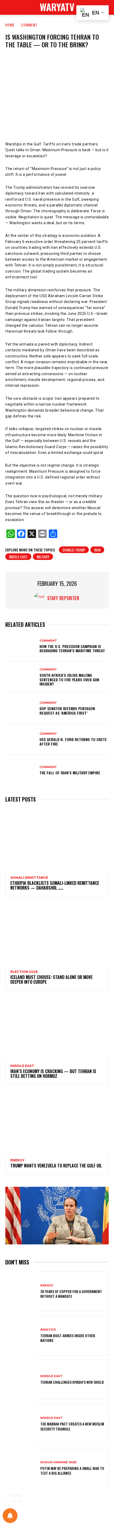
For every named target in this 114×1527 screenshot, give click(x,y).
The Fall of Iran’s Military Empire (70, 772)
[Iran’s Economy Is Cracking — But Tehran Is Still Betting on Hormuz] (57, 1028)
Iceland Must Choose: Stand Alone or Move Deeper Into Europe (51, 979)
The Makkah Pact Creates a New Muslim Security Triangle (72, 1426)
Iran (97, 550)
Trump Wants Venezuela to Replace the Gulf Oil (56, 1165)
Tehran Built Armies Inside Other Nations (67, 1338)
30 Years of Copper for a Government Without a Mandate (71, 1294)
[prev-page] (8, 1498)
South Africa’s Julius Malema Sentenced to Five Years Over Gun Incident (69, 679)
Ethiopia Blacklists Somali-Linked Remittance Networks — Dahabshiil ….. (54, 885)
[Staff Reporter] (40, 598)
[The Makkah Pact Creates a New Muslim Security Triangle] (20, 1424)
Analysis (48, 1329)
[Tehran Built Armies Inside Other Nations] (20, 1336)
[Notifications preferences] (10, 1515)
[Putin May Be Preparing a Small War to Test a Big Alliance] (20, 1468)
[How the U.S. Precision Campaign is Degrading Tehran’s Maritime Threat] (20, 646)
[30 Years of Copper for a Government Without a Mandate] (20, 1291)
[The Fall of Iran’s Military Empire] (20, 770)
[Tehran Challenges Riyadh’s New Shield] (20, 1380)
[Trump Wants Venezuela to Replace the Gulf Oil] (57, 1122)
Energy (17, 1160)
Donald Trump (74, 550)
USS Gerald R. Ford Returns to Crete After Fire (73, 742)
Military (43, 556)
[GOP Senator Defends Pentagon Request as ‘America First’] (20, 708)
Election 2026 (24, 971)
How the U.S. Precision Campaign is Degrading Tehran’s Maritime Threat (72, 648)
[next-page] (17, 1498)
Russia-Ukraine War (58, 1462)
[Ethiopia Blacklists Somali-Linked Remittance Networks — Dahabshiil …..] (57, 839)
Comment (29, 24)
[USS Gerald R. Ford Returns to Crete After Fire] (20, 739)
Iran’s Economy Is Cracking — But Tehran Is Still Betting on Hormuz (53, 1073)
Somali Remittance (29, 877)
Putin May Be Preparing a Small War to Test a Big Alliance (72, 1470)
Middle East (18, 556)
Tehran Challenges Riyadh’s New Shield (72, 1382)
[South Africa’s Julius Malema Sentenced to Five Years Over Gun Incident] (20, 677)
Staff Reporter (63, 598)
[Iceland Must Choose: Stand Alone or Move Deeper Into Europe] (57, 933)
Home (10, 24)
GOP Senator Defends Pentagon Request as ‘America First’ (67, 711)
